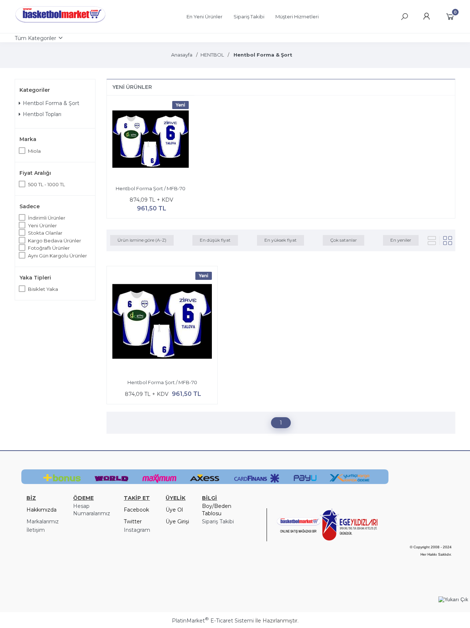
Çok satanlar (343, 240)
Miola (34, 151)
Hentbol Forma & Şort (51, 103)
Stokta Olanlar (45, 233)
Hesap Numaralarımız (91, 510)
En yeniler (400, 240)
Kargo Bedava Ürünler (54, 240)
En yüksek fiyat (280, 240)
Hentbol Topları (42, 114)
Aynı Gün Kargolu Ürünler (57, 256)
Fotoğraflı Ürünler (49, 248)
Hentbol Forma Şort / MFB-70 (150, 188)
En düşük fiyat (215, 240)
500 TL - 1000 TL (46, 184)
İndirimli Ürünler (46, 218)
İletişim (35, 530)
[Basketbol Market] (60, 23)
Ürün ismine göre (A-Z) (142, 240)
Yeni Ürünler (42, 225)
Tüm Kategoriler (35, 38)
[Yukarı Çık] (453, 599)
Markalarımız (42, 521)
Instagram (137, 530)
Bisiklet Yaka (43, 289)
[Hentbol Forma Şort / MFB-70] (150, 140)
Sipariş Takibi (218, 521)
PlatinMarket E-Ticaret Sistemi (213, 620)
